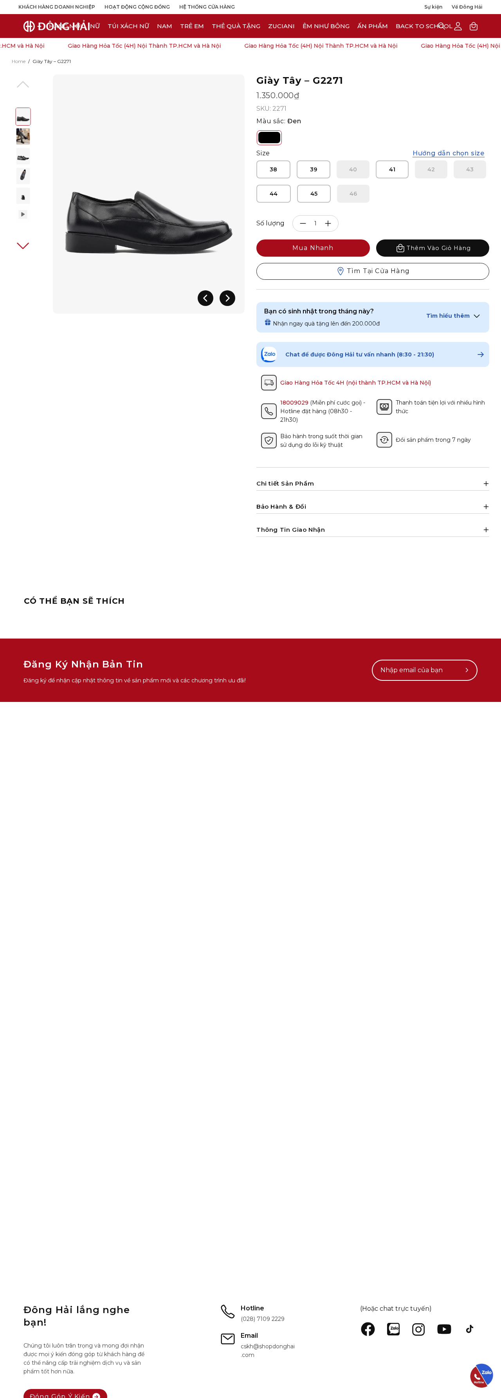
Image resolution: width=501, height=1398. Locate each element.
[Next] (227, 298)
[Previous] (205, 298)
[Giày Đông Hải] (56, 26)
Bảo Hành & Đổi (281, 506)
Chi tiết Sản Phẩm (285, 483)
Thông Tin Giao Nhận (290, 529)
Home (18, 61)
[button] (281, 26)
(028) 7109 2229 (263, 1318)
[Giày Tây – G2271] (23, 117)
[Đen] (269, 138)
